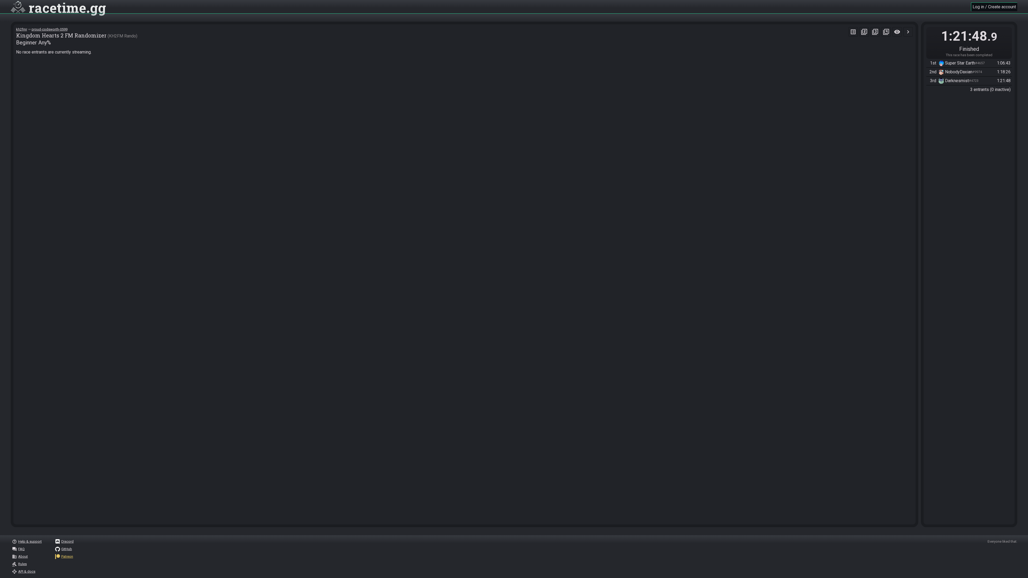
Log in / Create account (994, 6)
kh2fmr (21, 29)
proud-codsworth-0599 (49, 29)
